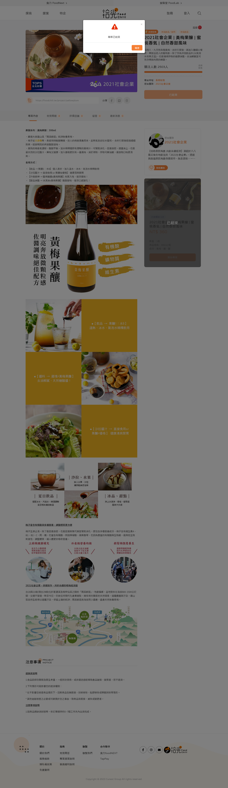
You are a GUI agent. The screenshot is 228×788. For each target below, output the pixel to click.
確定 (137, 48)
